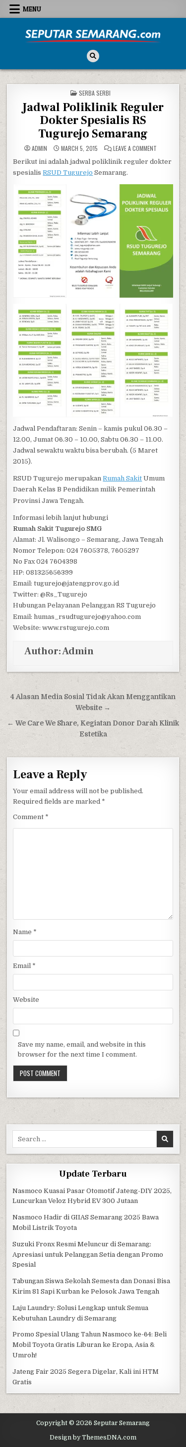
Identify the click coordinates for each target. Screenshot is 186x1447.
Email (24, 965)
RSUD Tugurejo (68, 172)
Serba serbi (95, 93)
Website (26, 999)
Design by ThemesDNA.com (93, 1437)
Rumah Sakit (122, 478)
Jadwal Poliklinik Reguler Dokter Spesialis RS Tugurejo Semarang (93, 120)
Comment (31, 817)
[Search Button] (93, 56)
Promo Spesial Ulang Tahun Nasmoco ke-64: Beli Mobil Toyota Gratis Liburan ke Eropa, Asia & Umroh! (89, 1344)
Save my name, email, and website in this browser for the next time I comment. (82, 1050)
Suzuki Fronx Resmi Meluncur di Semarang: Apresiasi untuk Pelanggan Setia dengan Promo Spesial (87, 1254)
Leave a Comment (135, 148)
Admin (39, 148)
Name (25, 932)
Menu (32, 9)
